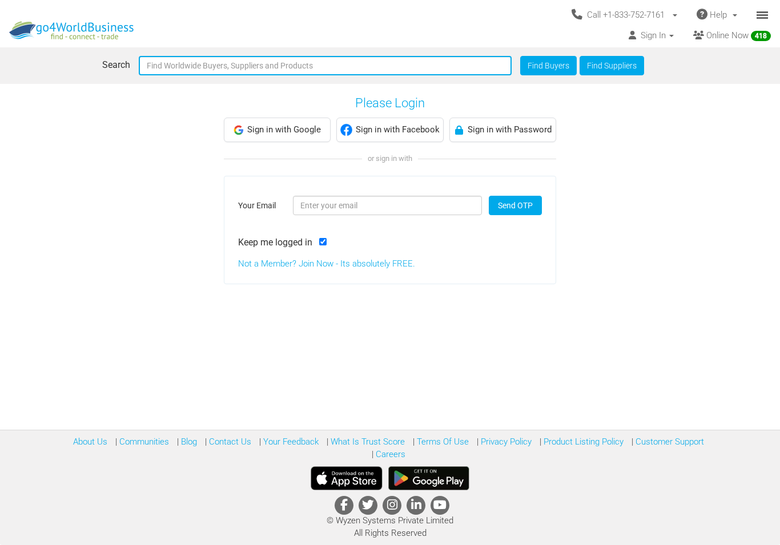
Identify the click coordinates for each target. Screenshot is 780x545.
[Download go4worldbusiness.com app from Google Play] (428, 478)
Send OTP (515, 205)
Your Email (257, 205)
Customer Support (668, 442)
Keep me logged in (277, 242)
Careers (389, 454)
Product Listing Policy (582, 442)
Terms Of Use (442, 442)
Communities (143, 442)
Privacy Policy (505, 442)
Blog (188, 442)
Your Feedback (290, 442)
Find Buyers (548, 65)
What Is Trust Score (366, 442)
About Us (90, 442)
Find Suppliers (612, 65)
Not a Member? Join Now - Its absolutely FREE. (326, 264)
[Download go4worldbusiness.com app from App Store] (347, 478)
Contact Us (229, 442)
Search (116, 64)
